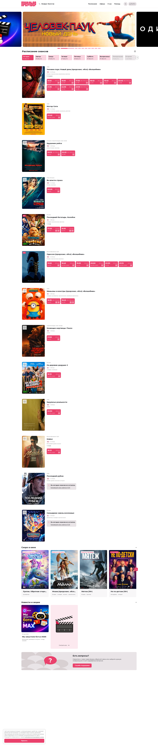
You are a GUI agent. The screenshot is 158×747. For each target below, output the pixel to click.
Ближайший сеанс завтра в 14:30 (60, 487)
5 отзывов (49, 76)
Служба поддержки (82, 665)
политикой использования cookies (34, 737)
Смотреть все (63, 645)
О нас (110, 4)
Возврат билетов (48, 4)
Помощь (117, 4)
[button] (22, 30)
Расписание (92, 4)
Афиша (102, 4)
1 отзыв (49, 224)
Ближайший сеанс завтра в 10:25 (60, 524)
